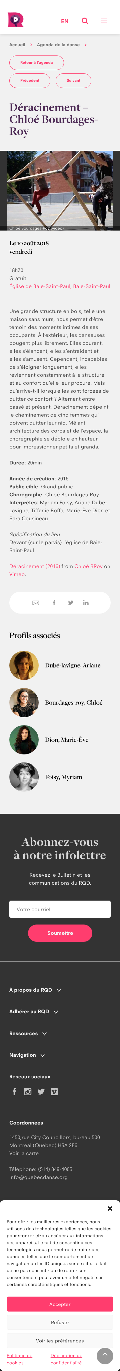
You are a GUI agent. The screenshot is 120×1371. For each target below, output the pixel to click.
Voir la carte (24, 1153)
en (65, 22)
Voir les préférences (60, 1340)
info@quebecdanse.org (38, 1177)
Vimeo (17, 574)
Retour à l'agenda (36, 62)
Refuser (60, 1322)
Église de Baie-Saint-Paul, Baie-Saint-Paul (59, 286)
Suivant (73, 80)
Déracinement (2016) (34, 566)
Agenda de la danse (58, 45)
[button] (110, 1208)
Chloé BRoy (88, 566)
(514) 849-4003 (55, 1169)
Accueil (17, 45)
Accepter (60, 1304)
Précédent (29, 80)
